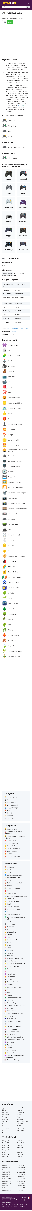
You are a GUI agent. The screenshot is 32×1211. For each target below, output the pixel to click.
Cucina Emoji (6, 1202)
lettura (19, 105)
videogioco (24, 328)
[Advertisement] (16, 41)
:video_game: (7, 273)
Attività (13, 331)
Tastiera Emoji (20, 1200)
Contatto (5, 1200)
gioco (17, 328)
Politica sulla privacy (8, 1198)
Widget (12, 1200)
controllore (11, 328)
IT (23, 7)
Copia (10, 22)
